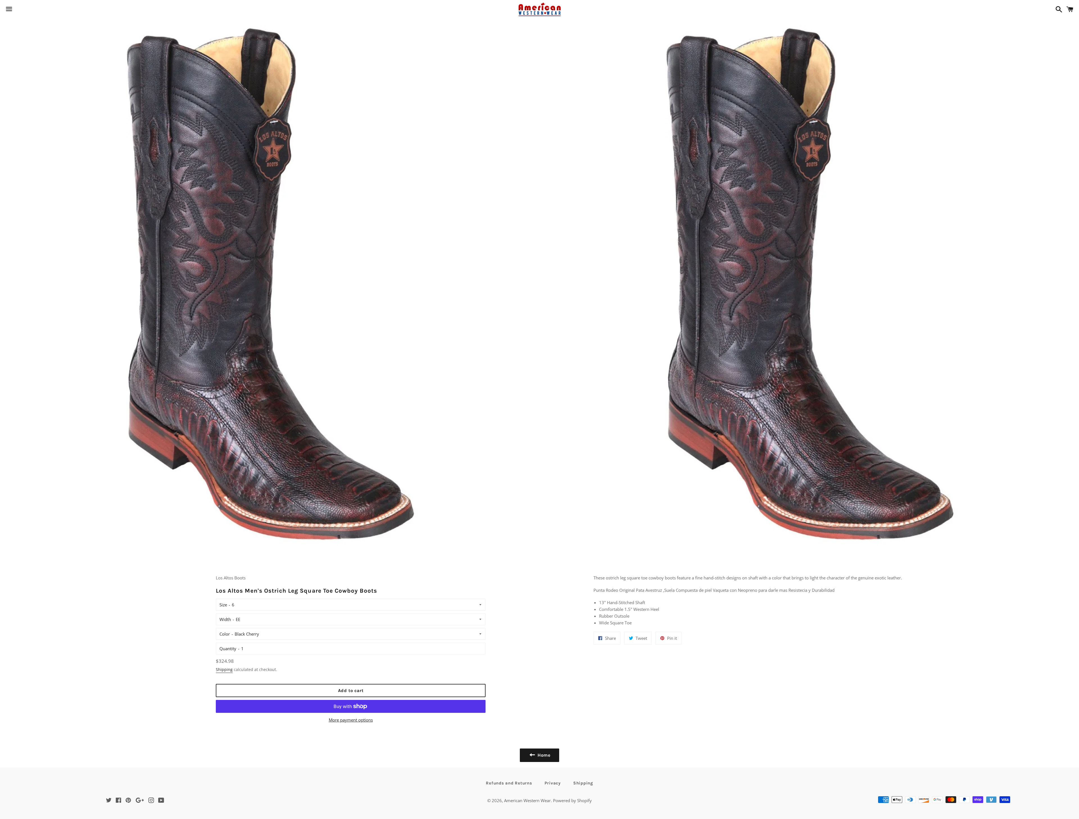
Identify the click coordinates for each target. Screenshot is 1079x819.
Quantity (227, 648)
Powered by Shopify (572, 800)
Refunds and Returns (509, 783)
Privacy (553, 783)
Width (225, 619)
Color (224, 634)
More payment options (351, 720)
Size (223, 605)
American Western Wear (527, 800)
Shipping (224, 669)
